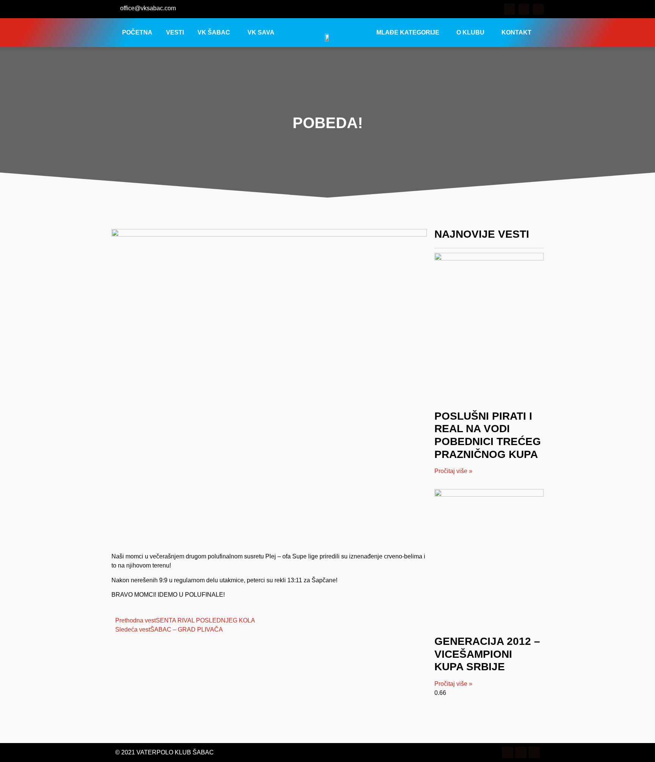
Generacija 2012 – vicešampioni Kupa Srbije (487, 654)
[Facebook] (509, 9)
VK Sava (261, 32)
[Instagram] (524, 9)
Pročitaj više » (453, 471)
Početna (137, 32)
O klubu (470, 32)
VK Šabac (213, 32)
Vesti (175, 32)
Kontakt (516, 32)
